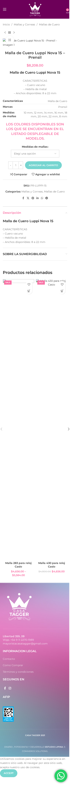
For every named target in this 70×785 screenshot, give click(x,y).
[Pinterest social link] (32, 198)
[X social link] (28, 198)
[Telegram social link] (46, 198)
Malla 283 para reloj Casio (18, 564)
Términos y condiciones (18, 671)
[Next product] (14, 32)
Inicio (6, 24)
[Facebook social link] (23, 198)
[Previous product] (5, 32)
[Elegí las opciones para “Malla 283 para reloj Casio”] (29, 291)
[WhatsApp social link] (42, 198)
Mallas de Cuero (49, 24)
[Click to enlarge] (10, 40)
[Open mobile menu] (4, 9)
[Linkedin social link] (37, 198)
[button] (62, 291)
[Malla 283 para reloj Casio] (18, 419)
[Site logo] (35, 9)
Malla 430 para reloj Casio (51, 564)
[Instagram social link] (9, 688)
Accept (9, 773)
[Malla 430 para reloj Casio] (51, 419)
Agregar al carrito (43, 165)
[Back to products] (9, 32)
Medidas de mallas (34, 146)
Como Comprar (13, 665)
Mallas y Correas (24, 24)
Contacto (9, 659)
